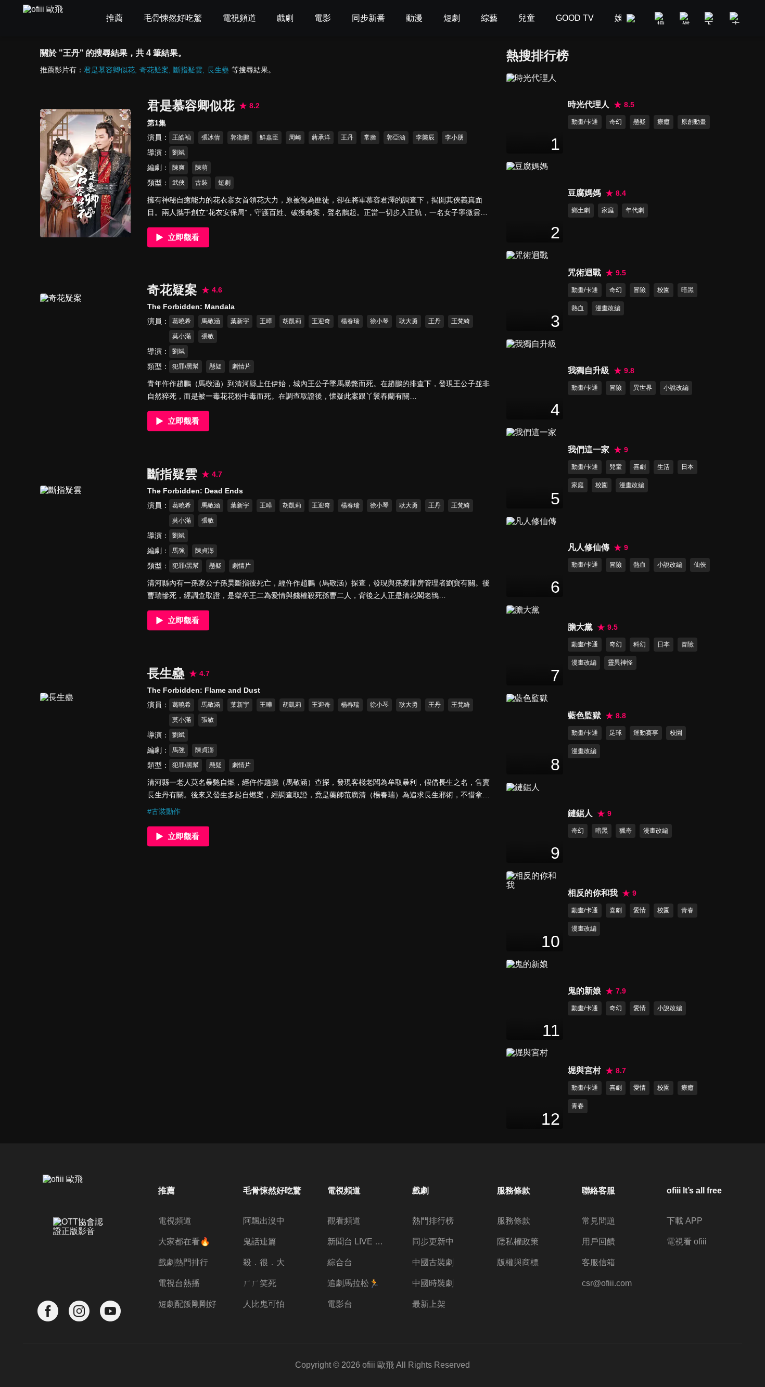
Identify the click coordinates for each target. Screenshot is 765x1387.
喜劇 (639, 466)
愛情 (639, 910)
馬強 (178, 550)
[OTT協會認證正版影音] (79, 1249)
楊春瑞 (350, 321)
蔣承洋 (321, 137)
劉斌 (178, 152)
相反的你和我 (593, 892)
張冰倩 (210, 137)
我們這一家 (588, 449)
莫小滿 (181, 336)
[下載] (711, 18)
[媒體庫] (686, 18)
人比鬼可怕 (264, 1304)
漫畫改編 (607, 308)
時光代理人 (588, 104)
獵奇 (625, 830)
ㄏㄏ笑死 (259, 1283)
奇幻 (615, 121)
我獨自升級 (588, 370)
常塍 (370, 137)
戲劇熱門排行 (183, 1262)
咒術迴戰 (584, 272)
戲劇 (420, 1190)
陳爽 (178, 167)
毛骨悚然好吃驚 (272, 1190)
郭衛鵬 (240, 137)
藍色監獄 (584, 715)
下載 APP (685, 1220)
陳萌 (201, 167)
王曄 (266, 321)
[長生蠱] (85, 756)
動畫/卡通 (584, 121)
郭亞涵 (396, 137)
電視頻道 (175, 1220)
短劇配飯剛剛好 (187, 1304)
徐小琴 (379, 321)
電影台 (339, 1304)
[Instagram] (79, 1311)
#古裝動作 (164, 811)
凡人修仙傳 (588, 547)
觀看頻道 (344, 1220)
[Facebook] (47, 1311)
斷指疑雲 (187, 70)
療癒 (663, 121)
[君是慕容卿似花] (85, 173)
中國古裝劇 (433, 1262)
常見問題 (598, 1220)
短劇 (224, 182)
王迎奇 (321, 321)
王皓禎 (181, 137)
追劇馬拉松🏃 (353, 1283)
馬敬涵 (210, 321)
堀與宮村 (584, 1070)
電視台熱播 (179, 1283)
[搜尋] (661, 18)
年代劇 (635, 210)
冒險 (639, 290)
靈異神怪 (620, 662)
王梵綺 (460, 321)
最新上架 (428, 1304)
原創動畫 (693, 121)
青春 (687, 910)
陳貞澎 (204, 550)
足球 (615, 732)
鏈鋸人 (580, 813)
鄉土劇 (580, 210)
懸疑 (215, 366)
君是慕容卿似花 (109, 70)
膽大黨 (580, 626)
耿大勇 (408, 321)
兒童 (615, 466)
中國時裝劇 (433, 1283)
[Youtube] (110, 1311)
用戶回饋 (598, 1241)
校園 (663, 290)
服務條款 (513, 1220)
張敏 (207, 336)
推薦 (166, 1190)
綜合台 (339, 1262)
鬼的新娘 (584, 990)
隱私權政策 (518, 1241)
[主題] (736, 18)
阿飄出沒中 (264, 1220)
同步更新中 (433, 1241)
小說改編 (676, 387)
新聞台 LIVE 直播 (357, 1241)
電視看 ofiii (687, 1241)
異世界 (642, 387)
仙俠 (700, 564)
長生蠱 (218, 70)
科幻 (639, 644)
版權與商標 (518, 1262)
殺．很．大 (264, 1262)
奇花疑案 (154, 70)
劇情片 (241, 366)
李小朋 (454, 137)
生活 (663, 466)
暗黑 (687, 290)
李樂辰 (425, 137)
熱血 (577, 308)
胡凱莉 (292, 321)
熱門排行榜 (433, 1220)
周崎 (295, 137)
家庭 (608, 210)
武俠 (178, 182)
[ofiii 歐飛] (49, 18)
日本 (687, 466)
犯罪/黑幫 (185, 366)
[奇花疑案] (85, 357)
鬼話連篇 (259, 1241)
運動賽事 (645, 732)
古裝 (201, 182)
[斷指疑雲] (85, 549)
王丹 (347, 137)
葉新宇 (240, 321)
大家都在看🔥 (184, 1241)
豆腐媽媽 (584, 192)
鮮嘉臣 (269, 137)
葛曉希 (181, 321)
